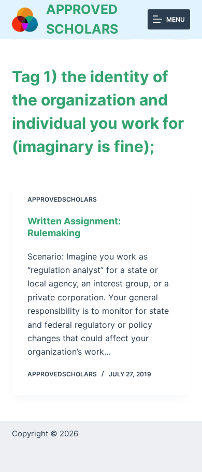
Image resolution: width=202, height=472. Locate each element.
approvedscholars (62, 199)
